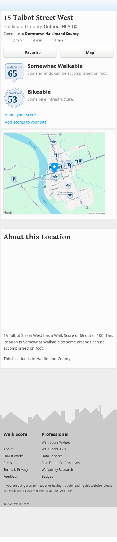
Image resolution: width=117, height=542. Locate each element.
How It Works (13, 456)
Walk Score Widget (56, 442)
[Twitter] (7, 442)
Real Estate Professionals (61, 463)
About (8, 449)
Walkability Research (57, 470)
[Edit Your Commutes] (82, 32)
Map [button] (90, 52)
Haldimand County (23, 26)
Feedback (11, 476)
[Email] (23, 442)
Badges (47, 476)
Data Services (52, 456)
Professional (55, 434)
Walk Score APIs (54, 449)
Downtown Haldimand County (52, 34)
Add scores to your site (26, 122)
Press (8, 463)
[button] (54, 167)
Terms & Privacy (16, 470)
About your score (20, 115)
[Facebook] (15, 442)
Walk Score (15, 434)
